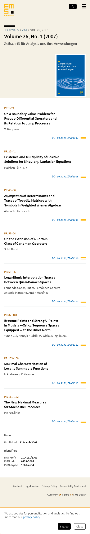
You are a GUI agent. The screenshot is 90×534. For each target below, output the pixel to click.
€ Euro (65, 494)
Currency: (52, 494)
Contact (17, 486)
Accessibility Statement (73, 486)
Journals (11, 30)
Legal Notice (32, 486)
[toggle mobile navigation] (84, 6)
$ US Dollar (79, 494)
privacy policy (31, 517)
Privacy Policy (49, 486)
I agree (64, 526)
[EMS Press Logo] (9, 10)
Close (79, 526)
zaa (24, 30)
